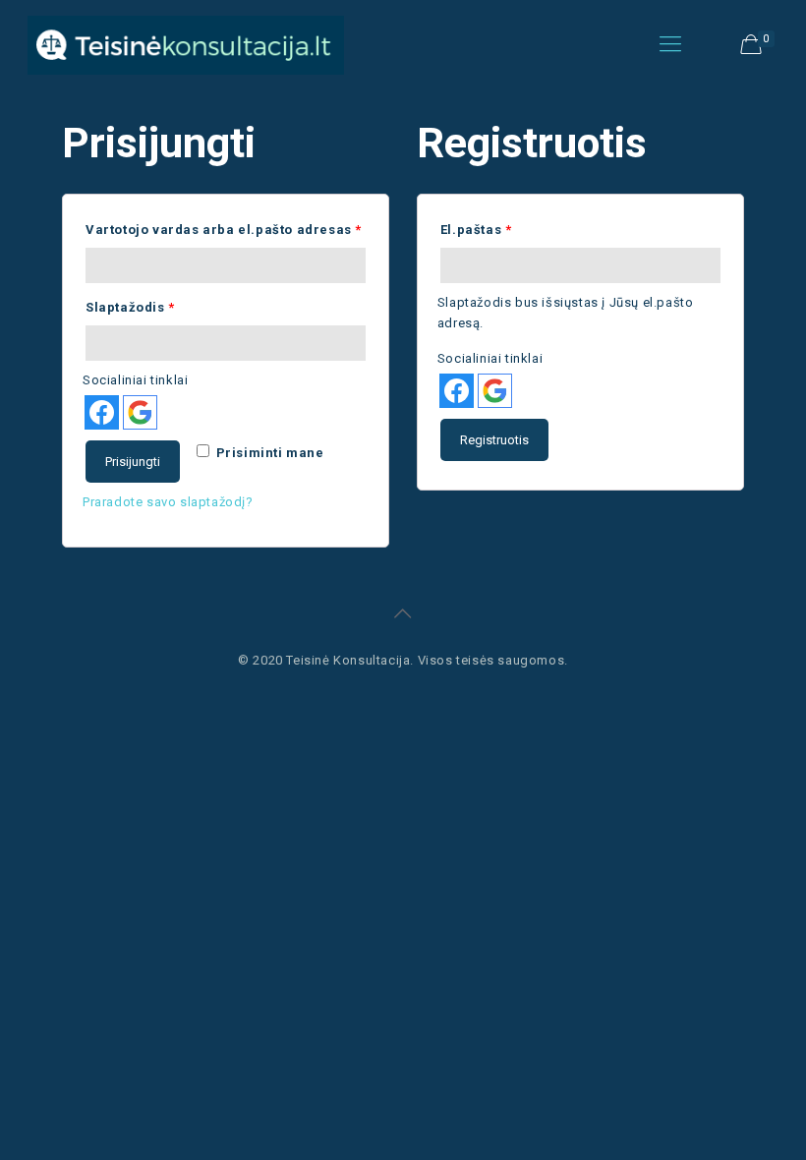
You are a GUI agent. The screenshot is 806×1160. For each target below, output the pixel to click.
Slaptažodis (130, 307)
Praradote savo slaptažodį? (168, 501)
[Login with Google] (140, 412)
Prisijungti (132, 461)
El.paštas (476, 229)
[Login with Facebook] (102, 412)
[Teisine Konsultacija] (185, 44)
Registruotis (494, 440)
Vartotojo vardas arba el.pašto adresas (224, 229)
